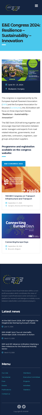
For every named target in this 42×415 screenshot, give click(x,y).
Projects (26, 381)
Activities (26, 385)
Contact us (6, 394)
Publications (6, 390)
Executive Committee (31, 377)
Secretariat (6, 377)
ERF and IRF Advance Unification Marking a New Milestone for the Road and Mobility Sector (20, 346)
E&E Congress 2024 (13, 164)
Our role (5, 373)
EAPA (4, 104)
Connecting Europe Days (16, 242)
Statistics (26, 390)
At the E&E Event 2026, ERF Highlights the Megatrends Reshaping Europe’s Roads (20, 322)
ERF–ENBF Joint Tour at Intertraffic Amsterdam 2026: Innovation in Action (18, 333)
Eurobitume (15, 107)
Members (27, 373)
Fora (3, 381)
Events (4, 385)
